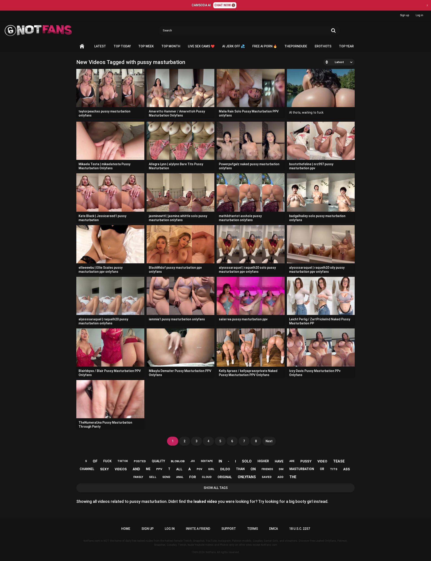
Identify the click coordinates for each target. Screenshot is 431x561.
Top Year (346, 46)
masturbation (301, 469)
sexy (104, 469)
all (179, 469)
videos (121, 469)
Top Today (122, 46)
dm (281, 469)
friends (267, 469)
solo (247, 461)
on (253, 469)
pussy (306, 461)
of (95, 461)
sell (152, 477)
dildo (225, 469)
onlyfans (247, 477)
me (148, 469)
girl (211, 469)
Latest (100, 46)
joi (192, 461)
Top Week (146, 46)
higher (263, 461)
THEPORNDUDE (295, 46)
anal (179, 477)
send (166, 477)
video (322, 461)
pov (199, 469)
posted (140, 461)
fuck (107, 461)
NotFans (211, 552)
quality (158, 461)
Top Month (170, 46)
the (292, 477)
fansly (138, 477)
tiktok (122, 461)
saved (267, 477)
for (192, 477)
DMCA (273, 528)
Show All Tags (216, 488)
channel (87, 469)
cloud (207, 477)
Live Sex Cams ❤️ (201, 46)
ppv (159, 469)
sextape (207, 461)
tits (333, 469)
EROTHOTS (323, 46)
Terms (252, 528)
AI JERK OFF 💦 (233, 46)
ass (346, 469)
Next (269, 441)
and (136, 469)
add (280, 477)
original (225, 477)
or (322, 469)
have (279, 461)
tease (339, 461)
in (220, 461)
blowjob (178, 461)
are (292, 461)
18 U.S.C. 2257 (299, 528)
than (240, 469)
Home (82, 46)
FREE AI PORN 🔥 (264, 46)
